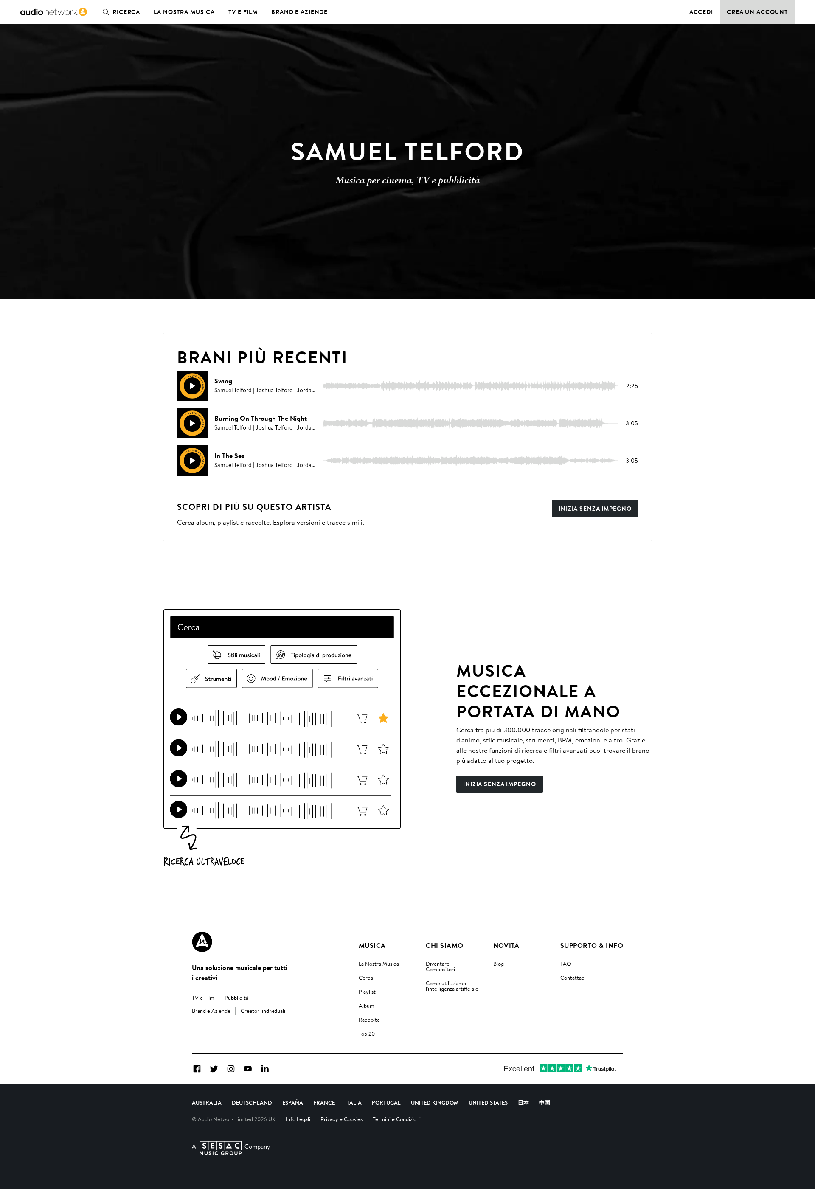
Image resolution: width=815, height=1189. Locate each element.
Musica (372, 945)
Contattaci (573, 977)
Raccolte (369, 1019)
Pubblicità (236, 997)
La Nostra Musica (379, 963)
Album (366, 1005)
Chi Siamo (444, 945)
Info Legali (298, 1119)
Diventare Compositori (440, 966)
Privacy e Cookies (341, 1119)
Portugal (386, 1102)
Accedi (701, 12)
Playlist (367, 991)
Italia (353, 1102)
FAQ (565, 963)
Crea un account (757, 12)
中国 (544, 1102)
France (324, 1102)
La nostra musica (184, 12)
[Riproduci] (192, 385)
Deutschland (252, 1102)
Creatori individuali (263, 1011)
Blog (498, 963)
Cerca (366, 977)
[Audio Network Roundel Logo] (202, 942)
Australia (207, 1102)
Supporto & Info (591, 945)
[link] (53, 12)
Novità (506, 945)
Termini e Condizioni (397, 1119)
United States (488, 1102)
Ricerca (126, 12)
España (292, 1102)
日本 (523, 1102)
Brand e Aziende (299, 12)
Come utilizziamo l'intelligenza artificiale (452, 985)
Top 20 (367, 1033)
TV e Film (243, 12)
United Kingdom (434, 1102)
